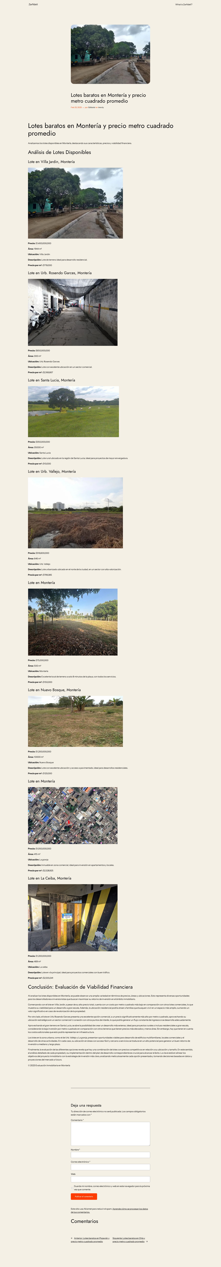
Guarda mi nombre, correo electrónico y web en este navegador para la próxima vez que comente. (112, 1188)
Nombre (75, 1149)
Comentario (77, 1120)
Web (73, 1174)
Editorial (91, 107)
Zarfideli (33, 4)
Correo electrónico (80, 1162)
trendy (101, 107)
